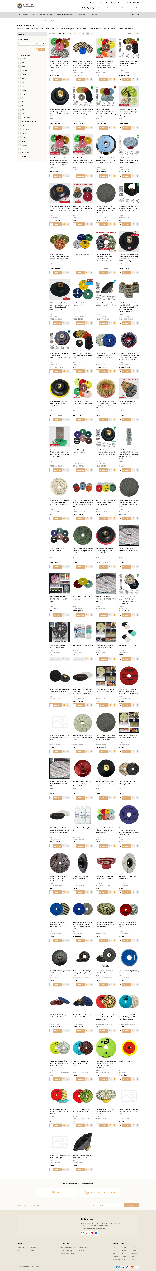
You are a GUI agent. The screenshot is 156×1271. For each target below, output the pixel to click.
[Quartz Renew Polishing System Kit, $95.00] (83, 814)
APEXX (24, 94)
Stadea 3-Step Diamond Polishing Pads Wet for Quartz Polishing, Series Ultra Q (128, 160)
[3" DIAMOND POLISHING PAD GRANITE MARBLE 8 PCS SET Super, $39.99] (59, 583)
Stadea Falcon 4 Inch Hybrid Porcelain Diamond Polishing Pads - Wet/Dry (105, 924)
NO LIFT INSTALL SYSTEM (29, 121)
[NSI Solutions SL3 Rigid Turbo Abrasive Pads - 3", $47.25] (129, 863)
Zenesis (24, 106)
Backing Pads (49, 28)
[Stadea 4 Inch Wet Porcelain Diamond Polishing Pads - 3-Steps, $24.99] (129, 909)
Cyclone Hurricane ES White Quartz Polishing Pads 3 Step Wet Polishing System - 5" (128, 1017)
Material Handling (46, 15)
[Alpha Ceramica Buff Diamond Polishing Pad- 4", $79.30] (129, 768)
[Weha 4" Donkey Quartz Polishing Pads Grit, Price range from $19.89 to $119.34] (59, 535)
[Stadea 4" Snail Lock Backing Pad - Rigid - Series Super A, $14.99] (59, 1142)
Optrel (24, 133)
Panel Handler (26, 117)
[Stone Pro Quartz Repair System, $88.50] (83, 632)
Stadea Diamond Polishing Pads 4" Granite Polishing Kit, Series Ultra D (83, 355)
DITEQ (24, 141)
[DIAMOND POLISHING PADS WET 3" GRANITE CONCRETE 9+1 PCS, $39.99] (129, 722)
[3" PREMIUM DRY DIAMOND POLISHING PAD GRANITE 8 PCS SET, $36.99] (59, 768)
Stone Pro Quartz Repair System (83, 645)
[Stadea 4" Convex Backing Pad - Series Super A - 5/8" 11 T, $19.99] (83, 1142)
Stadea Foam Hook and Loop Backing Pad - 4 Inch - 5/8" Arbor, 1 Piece (58, 403)
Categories (65, 1243)
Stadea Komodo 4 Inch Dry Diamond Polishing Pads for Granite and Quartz (58, 924)
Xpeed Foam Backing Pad (126, 1061)
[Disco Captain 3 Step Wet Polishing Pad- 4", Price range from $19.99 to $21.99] (83, 289)
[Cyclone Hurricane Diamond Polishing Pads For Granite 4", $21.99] (83, 1096)
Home (18, 21)
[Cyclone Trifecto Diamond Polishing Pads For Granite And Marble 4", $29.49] (59, 1096)
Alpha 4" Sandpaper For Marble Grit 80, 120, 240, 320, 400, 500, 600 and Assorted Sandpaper (59, 830)
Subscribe (132, 1205)
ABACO (24, 62)
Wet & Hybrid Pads (23, 28)
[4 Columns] (87, 33)
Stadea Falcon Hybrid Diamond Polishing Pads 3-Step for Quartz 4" (105, 1111)
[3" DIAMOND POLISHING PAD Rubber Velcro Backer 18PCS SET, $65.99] (106, 632)
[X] (87, 1233)
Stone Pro (25, 102)
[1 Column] (75, 33)
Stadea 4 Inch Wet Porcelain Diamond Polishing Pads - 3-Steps (128, 924)
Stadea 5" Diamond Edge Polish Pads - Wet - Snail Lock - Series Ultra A (82, 737)
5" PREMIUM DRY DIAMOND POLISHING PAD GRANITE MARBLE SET (106, 599)
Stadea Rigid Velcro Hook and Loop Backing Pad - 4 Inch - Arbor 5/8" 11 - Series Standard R (59, 355)
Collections (92, 3)
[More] (35, 14)
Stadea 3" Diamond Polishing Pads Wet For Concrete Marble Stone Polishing (82, 208)
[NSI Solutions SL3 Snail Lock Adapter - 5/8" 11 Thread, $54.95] (106, 863)
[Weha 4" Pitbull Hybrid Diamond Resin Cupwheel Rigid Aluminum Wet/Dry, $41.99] (83, 535)
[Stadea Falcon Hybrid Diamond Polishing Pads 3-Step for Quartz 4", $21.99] (106, 1096)
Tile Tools (94, 15)
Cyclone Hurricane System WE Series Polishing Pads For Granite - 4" (82, 1063)
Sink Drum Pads (81, 28)
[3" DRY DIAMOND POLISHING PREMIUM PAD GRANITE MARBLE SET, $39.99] (129, 535)
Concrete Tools (81, 15)
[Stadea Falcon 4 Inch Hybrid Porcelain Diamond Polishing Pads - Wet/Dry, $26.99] (106, 909)
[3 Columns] (83, 33)
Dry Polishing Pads (37, 28)
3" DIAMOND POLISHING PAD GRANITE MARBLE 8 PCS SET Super (58, 599)
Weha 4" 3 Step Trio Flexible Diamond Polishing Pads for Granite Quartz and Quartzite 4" (129, 691)
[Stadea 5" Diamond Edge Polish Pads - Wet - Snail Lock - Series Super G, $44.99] (129, 1096)
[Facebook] (82, 1233)
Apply (41, 49)
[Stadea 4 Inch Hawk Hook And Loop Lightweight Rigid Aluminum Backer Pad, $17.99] (83, 768)
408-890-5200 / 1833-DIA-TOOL (98, 1226)
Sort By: (52, 33)
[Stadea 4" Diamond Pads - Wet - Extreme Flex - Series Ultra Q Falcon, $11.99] (59, 722)
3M (23, 109)
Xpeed (24, 90)
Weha (23, 66)
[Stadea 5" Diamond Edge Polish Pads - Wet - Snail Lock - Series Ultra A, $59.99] (83, 722)
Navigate (20, 1243)
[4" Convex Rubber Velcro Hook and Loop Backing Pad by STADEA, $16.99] (106, 289)
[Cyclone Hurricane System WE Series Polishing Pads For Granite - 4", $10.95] (83, 1047)
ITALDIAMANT (26, 129)
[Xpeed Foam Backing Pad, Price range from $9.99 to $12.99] (129, 1047)
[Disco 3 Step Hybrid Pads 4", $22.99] (83, 241)
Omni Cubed (25, 74)
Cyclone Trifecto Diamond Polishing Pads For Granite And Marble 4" (59, 1111)
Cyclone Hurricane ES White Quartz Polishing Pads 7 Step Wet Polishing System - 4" (58, 1063)
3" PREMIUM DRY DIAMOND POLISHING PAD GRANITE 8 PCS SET (58, 784)
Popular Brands (25, 55)
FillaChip (24, 145)
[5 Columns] (92, 33)
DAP (23, 125)
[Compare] (68, 79)
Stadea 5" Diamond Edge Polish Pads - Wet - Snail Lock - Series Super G (128, 1111)
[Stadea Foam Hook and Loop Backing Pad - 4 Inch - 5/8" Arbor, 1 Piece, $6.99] (59, 388)
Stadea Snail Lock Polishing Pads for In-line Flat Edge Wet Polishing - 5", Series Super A (106, 355)
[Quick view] (64, 79)
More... (134, 1259)
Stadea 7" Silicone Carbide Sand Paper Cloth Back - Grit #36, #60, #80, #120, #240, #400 (106, 737)
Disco (23, 82)
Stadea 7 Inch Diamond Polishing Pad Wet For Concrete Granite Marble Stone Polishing (83, 112)
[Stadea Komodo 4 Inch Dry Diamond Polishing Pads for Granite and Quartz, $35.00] (59, 909)
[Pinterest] (91, 1233)
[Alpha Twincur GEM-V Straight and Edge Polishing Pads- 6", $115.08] (83, 957)
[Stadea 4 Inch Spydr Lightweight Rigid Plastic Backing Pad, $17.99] (59, 957)
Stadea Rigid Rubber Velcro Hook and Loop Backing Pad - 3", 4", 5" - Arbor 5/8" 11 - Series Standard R (59, 208)
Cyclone (24, 70)
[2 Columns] (79, 33)
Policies (119, 3)
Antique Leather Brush (125, 28)
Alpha (23, 78)
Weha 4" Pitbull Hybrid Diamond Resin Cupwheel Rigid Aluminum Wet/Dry (83, 551)
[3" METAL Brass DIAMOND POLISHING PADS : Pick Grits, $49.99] (59, 632)
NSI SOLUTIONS (26, 149)
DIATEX (24, 113)
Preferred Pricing (109, 3)
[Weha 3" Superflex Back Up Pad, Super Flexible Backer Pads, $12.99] (59, 676)
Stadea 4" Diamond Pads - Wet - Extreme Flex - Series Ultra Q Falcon (59, 737)
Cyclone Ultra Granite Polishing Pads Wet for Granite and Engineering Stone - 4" (105, 1017)
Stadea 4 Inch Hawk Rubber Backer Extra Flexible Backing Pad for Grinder (105, 784)
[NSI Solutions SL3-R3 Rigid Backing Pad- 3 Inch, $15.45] (83, 863)
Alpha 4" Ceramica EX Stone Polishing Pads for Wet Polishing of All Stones (58, 878)
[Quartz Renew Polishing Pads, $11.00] (129, 632)
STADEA (24, 59)
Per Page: (128, 33)
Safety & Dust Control (65, 15)
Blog (101, 3)
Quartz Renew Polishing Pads (128, 645)
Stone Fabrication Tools (26, 15)
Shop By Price (24, 39)
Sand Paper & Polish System (65, 28)
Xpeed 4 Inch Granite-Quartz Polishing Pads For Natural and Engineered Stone (105, 830)
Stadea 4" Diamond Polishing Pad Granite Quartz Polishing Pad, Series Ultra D (128, 63)
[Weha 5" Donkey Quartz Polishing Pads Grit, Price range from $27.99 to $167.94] (83, 436)
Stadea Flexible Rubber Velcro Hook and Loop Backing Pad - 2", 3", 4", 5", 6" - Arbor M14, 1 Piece (106, 452)
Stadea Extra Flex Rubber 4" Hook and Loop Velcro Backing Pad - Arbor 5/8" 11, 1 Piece (128, 208)
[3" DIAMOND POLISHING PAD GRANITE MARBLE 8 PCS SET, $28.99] (129, 388)
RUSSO (24, 86)
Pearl (23, 98)
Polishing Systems (110, 28)
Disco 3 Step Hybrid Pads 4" (81, 254)
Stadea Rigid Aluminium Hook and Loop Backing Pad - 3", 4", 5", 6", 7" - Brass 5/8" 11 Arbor (105, 160)
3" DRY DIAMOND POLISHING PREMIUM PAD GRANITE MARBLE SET (129, 551)
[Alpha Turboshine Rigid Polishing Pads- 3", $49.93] (129, 957)
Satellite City (25, 153)
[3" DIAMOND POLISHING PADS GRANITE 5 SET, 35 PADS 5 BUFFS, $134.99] (106, 676)
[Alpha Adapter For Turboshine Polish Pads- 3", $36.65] (106, 957)
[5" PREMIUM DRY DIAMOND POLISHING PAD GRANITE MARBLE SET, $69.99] (106, 583)
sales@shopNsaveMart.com (96, 1228)
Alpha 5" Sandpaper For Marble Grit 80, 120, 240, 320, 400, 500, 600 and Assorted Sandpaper (82, 691)
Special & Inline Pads (95, 28)
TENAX (24, 137)
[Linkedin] (96, 1233)
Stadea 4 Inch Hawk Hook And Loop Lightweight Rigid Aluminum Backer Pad (82, 784)
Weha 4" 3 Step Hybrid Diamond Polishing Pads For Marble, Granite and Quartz (106, 502)
